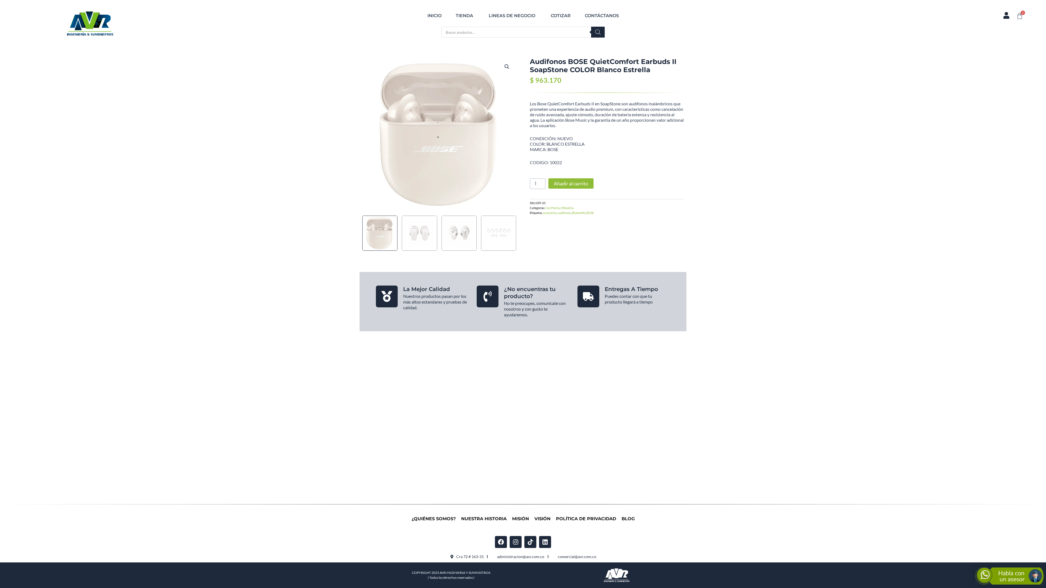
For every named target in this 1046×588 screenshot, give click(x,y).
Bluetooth (578, 213)
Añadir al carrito (571, 183)
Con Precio (552, 208)
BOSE (590, 213)
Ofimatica (567, 208)
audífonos (564, 213)
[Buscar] (598, 32)
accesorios (550, 213)
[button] (507, 67)
